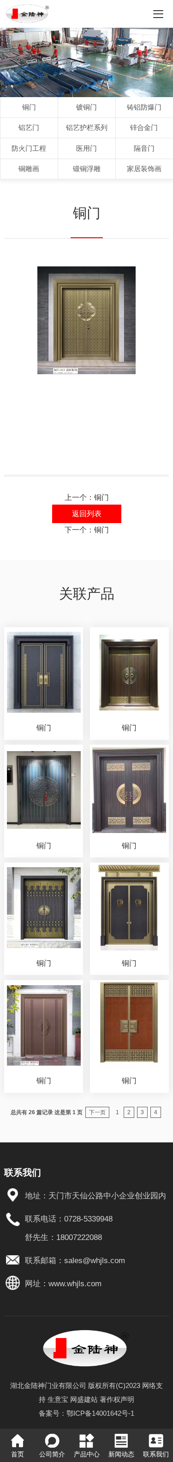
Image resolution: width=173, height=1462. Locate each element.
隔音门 (144, 148)
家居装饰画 (144, 169)
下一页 (97, 1112)
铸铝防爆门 (144, 107)
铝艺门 (28, 127)
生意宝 (58, 1399)
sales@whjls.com (94, 1260)
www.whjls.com (74, 1283)
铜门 (29, 107)
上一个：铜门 (87, 497)
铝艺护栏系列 (86, 127)
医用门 (86, 148)
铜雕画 (28, 169)
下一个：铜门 (87, 530)
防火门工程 (29, 148)
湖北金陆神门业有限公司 (48, 1385)
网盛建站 (84, 1399)
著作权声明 (117, 1399)
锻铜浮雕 (87, 169)
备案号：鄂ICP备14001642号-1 (86, 1413)
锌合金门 (144, 127)
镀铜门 (86, 107)
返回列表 (86, 514)
